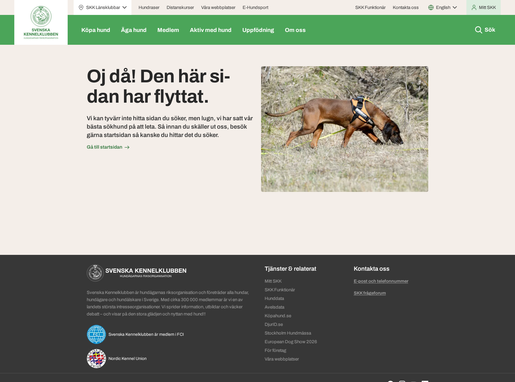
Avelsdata (274, 307)
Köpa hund (95, 30)
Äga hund (134, 30)
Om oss (295, 30)
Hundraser (149, 7)
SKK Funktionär (370, 7)
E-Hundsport (255, 7)
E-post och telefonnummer (381, 281)
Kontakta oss (406, 7)
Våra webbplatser (218, 7)
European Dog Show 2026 (291, 341)
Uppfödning (258, 30)
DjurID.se (274, 324)
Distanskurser (180, 7)
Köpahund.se (278, 315)
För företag (275, 350)
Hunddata (274, 298)
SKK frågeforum (370, 293)
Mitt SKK (273, 281)
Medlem (168, 30)
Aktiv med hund (211, 30)
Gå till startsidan (104, 147)
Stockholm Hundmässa (288, 333)
